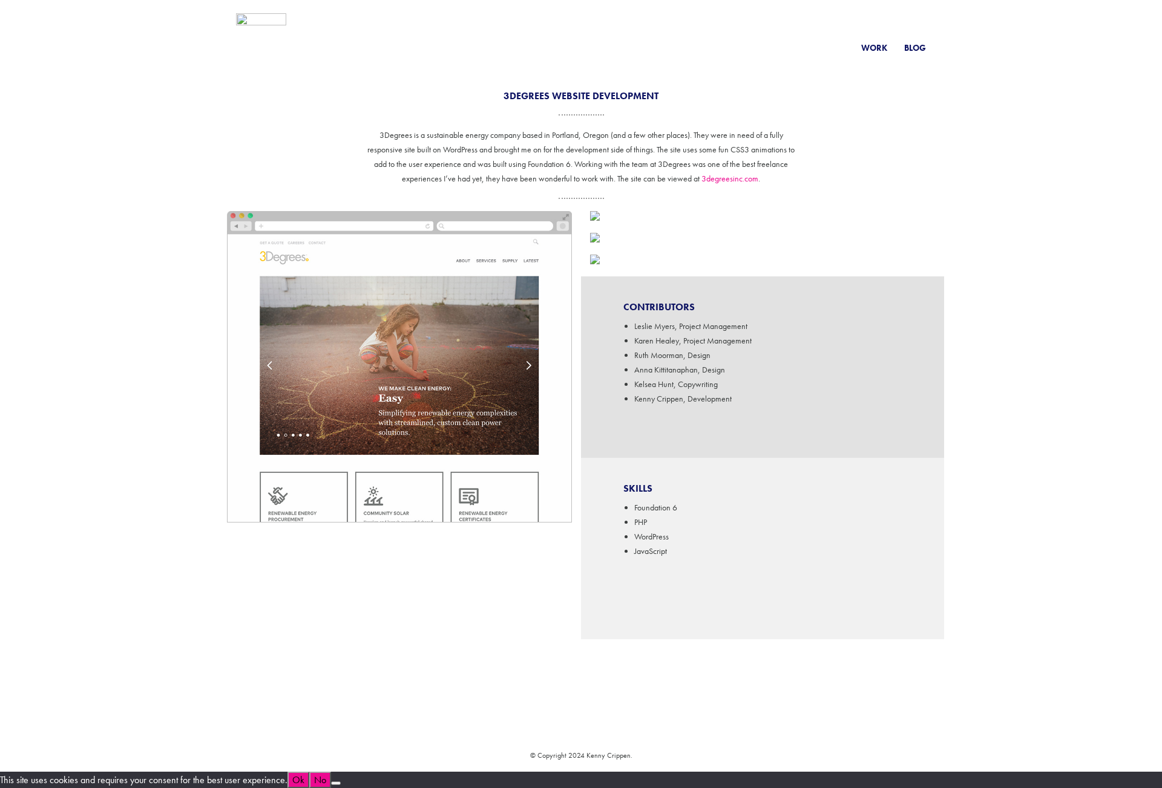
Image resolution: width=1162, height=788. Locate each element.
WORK (874, 47)
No (320, 779)
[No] (336, 783)
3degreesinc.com (729, 178)
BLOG (915, 47)
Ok (298, 779)
